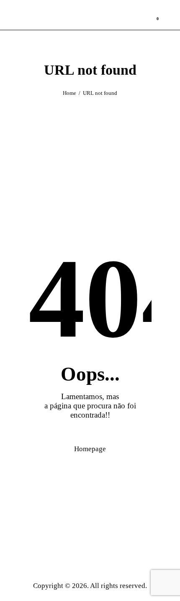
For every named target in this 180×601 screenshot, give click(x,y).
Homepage (90, 449)
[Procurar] (174, 15)
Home (69, 93)
